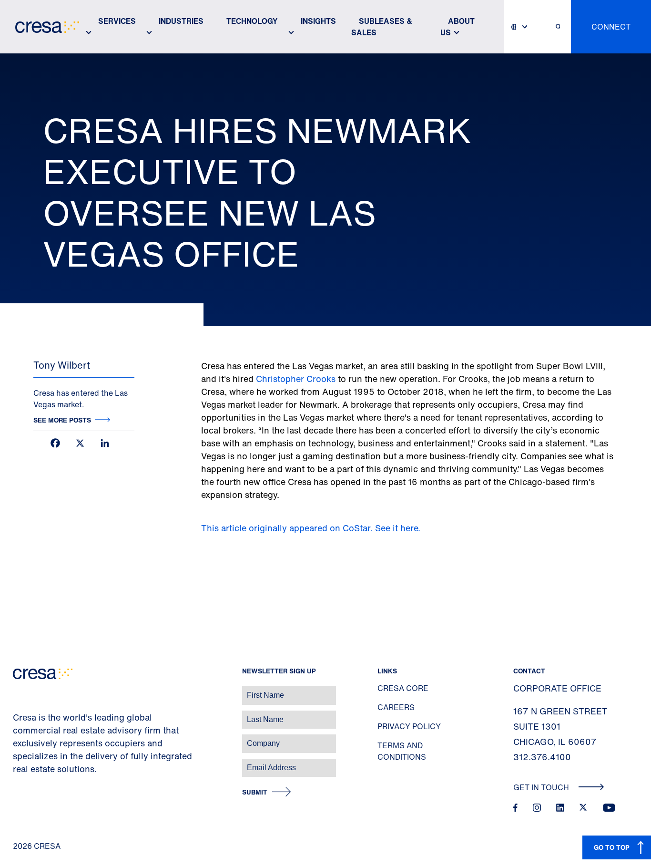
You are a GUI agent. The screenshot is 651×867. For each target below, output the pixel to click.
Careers (396, 707)
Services (117, 21)
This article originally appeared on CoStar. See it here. (312, 528)
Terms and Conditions (401, 751)
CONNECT (611, 26)
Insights (318, 21)
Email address (23, 763)
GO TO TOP (612, 847)
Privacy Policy (409, 726)
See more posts (62, 420)
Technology (252, 21)
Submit (254, 792)
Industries (181, 21)
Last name (18, 715)
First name (19, 690)
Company (17, 738)
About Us (457, 26)
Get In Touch (542, 787)
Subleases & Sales (381, 26)
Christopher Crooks (297, 378)
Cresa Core (402, 688)
